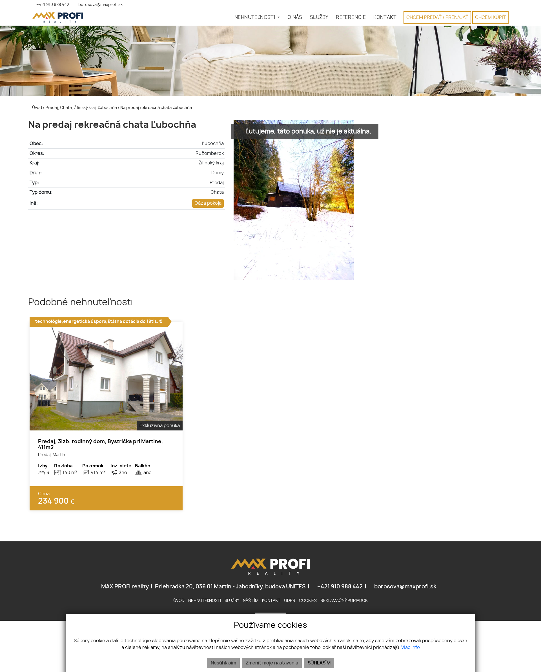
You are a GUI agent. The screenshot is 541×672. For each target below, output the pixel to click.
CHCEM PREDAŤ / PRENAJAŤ (437, 17)
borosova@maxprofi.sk (404, 587)
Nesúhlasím (223, 663)
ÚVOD (179, 601)
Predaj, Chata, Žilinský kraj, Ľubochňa (81, 108)
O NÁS (294, 17)
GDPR (289, 601)
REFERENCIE (351, 17)
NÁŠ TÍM (250, 601)
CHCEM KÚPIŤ (490, 17)
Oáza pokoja (207, 203)
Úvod (36, 108)
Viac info (410, 647)
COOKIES (308, 601)
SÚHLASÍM (319, 663)
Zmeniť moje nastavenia (272, 663)
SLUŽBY (319, 17)
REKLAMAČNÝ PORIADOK (344, 601)
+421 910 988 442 (339, 587)
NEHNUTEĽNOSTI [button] (255, 17)
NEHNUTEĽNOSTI (204, 601)
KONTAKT (384, 17)
